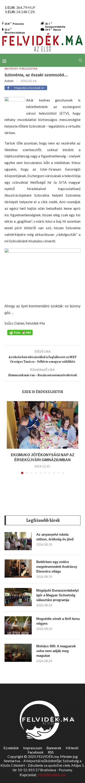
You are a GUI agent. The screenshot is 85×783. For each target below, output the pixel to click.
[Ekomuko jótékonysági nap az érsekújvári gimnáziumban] (42, 425)
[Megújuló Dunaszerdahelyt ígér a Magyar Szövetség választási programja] (18, 597)
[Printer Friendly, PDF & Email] (20, 332)
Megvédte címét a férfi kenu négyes (58, 621)
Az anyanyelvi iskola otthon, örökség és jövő (55, 536)
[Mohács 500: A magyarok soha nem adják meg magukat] (18, 653)
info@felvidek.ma (52, 775)
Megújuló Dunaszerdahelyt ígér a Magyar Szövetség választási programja (57, 595)
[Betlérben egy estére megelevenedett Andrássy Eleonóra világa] (18, 568)
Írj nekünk (11, 748)
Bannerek (53, 748)
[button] (11, 440)
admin (9, 81)
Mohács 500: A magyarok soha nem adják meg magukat (56, 651)
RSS (51, 752)
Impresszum (32, 748)
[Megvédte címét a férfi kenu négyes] (18, 625)
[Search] (80, 60)
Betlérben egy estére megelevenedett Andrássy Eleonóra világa (56, 566)
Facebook (36, 752)
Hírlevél (72, 748)
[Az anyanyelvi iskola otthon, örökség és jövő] (18, 541)
